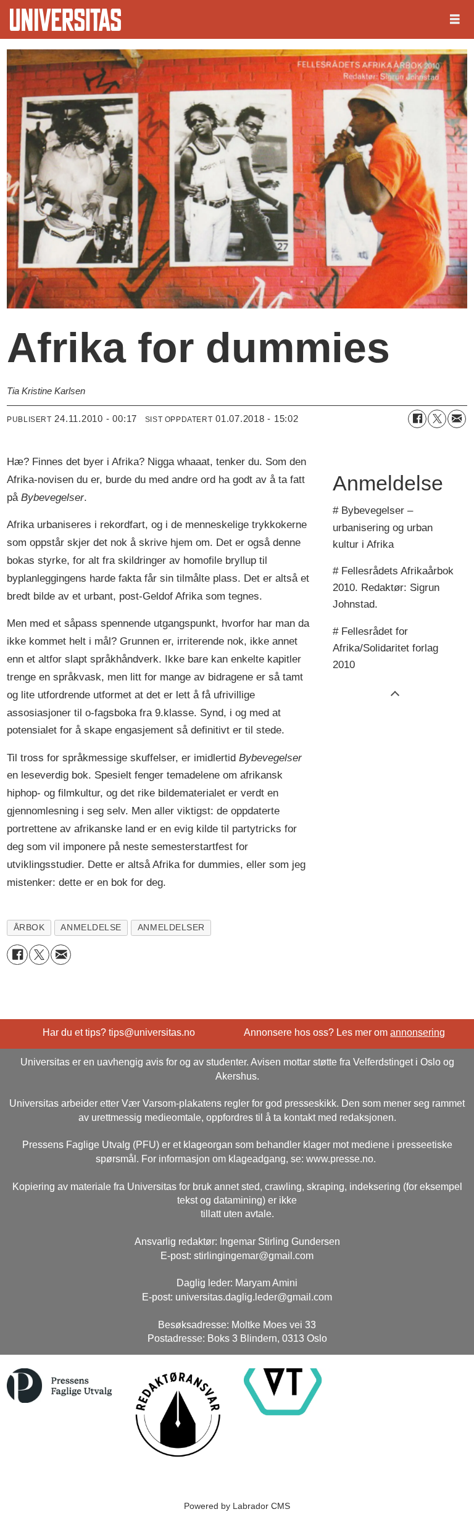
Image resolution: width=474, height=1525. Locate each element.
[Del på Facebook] (417, 419)
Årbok (29, 927)
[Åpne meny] (455, 19)
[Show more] (395, 693)
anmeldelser (171, 927)
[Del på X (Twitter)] (437, 419)
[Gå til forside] (65, 20)
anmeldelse (90, 927)
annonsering (417, 1032)
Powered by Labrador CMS (237, 1506)
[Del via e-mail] (456, 419)
